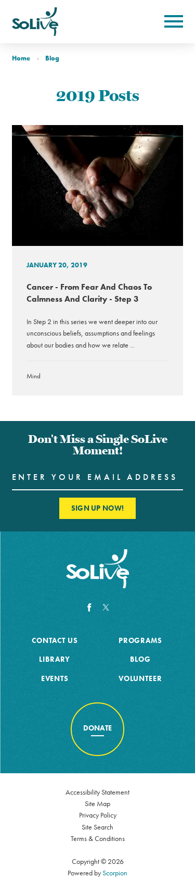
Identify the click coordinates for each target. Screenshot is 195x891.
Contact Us (54, 640)
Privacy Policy (97, 815)
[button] (173, 21)
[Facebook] (89, 608)
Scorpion (114, 872)
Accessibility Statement (97, 792)
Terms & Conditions (98, 838)
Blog (52, 58)
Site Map (97, 803)
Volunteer (140, 678)
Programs (140, 640)
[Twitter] (106, 608)
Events (55, 678)
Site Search (97, 827)
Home (21, 58)
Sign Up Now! (97, 508)
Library (54, 659)
